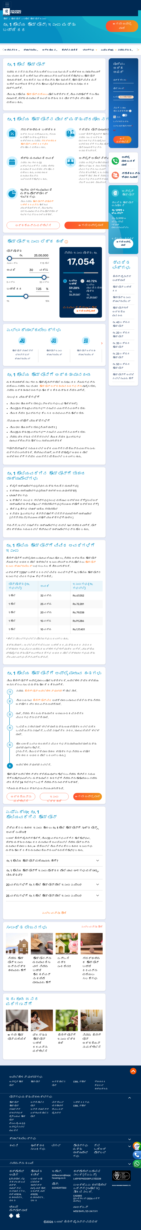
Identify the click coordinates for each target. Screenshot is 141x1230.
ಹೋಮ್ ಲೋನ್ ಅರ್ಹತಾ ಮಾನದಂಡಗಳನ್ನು (60, 386)
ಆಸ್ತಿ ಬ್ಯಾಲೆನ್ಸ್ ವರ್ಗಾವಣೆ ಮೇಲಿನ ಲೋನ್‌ (39, 1113)
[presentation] (102, 343)
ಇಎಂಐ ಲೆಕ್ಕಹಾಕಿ (54, 797)
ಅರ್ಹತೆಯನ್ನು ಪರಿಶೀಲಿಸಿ (33, 225)
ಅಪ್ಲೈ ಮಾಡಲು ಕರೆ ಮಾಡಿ (128, 161)
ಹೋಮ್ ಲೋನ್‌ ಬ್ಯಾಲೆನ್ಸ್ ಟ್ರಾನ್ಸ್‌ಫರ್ (15, 1109)
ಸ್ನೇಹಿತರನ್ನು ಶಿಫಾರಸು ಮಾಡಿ (131, 175)
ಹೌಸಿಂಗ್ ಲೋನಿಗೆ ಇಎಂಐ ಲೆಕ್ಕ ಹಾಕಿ (66, 1039)
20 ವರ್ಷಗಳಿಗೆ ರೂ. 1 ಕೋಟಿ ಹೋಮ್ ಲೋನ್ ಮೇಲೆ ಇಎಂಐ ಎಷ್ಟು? (44, 884)
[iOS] (18, 1216)
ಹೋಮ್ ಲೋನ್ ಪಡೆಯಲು (37, 94)
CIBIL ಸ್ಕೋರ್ (79, 1081)
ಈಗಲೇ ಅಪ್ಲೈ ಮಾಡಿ (122, 26)
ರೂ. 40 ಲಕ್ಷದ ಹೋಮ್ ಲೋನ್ (121, 324)
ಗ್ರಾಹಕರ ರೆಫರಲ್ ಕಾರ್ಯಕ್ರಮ (101, 1085)
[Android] (11, 1216)
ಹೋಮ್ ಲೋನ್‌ (35, 1081)
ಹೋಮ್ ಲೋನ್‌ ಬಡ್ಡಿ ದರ (121, 288)
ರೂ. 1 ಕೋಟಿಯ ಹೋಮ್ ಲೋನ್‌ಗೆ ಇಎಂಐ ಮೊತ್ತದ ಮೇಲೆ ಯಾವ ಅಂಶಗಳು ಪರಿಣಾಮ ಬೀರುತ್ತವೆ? (52, 873)
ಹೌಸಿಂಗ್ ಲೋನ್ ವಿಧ (42, 700)
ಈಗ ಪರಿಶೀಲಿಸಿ (122, 140)
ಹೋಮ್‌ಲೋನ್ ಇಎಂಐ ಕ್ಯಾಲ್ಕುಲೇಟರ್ (121, 299)
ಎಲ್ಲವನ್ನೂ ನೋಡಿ (54, 913)
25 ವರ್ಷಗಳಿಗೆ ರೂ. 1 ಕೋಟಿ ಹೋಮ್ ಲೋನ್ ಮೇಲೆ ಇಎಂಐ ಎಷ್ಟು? (44, 896)
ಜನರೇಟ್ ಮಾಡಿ (126, 97)
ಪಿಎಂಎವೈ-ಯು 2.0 (17, 1123)
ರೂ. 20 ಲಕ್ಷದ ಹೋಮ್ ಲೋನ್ (121, 334)
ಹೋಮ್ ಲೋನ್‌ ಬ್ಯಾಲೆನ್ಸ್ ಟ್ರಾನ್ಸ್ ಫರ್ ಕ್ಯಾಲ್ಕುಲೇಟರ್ (22, 354)
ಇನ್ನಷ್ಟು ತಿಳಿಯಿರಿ (123, 238)
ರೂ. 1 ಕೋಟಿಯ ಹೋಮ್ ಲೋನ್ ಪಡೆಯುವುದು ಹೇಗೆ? (32, 861)
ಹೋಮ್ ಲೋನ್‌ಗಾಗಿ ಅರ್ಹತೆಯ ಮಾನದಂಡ (120, 311)
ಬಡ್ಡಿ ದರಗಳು (81, 1102)
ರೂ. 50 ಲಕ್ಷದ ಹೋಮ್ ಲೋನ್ (121, 366)
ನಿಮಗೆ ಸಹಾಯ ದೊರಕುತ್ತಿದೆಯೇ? (122, 109)
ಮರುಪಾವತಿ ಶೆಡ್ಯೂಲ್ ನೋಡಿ (80, 307)
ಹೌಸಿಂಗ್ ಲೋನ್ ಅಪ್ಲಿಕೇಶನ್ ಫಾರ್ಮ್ (43, 691)
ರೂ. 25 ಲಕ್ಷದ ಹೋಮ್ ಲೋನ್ (121, 355)
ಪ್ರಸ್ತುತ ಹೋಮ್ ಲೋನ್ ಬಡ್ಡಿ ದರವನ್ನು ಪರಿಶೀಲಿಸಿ (40, 1043)
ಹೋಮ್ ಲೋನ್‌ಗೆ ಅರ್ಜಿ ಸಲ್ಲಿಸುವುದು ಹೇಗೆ (123, 376)
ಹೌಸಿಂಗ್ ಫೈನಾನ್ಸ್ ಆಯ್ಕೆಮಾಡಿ (121, 278)
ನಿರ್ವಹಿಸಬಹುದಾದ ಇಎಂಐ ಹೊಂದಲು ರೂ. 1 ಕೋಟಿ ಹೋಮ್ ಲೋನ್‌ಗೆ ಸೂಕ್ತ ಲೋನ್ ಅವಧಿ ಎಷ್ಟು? (51, 830)
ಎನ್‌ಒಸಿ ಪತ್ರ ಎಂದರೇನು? (64, 962)
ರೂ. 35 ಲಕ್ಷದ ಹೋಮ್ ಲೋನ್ (121, 345)
